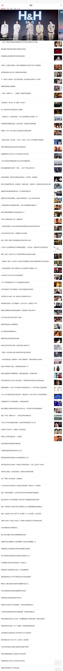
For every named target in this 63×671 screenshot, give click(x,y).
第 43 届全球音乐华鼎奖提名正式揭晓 (11, 109)
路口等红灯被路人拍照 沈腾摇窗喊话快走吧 (13, 534)
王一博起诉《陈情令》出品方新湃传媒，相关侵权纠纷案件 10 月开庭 (20, 79)
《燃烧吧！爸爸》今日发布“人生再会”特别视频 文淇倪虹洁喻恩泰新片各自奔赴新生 (25, 261)
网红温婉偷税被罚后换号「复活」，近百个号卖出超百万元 (18, 168)
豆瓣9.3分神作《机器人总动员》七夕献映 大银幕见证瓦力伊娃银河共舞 (21, 520)
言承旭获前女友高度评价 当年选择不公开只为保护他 (16, 633)
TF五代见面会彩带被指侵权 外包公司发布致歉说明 (15, 161)
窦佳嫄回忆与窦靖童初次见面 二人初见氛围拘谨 (14, 569)
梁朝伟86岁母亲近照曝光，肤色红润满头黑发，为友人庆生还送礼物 (20, 198)
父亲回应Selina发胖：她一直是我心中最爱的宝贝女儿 (16, 296)
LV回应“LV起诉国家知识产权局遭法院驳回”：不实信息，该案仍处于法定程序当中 (24, 247)
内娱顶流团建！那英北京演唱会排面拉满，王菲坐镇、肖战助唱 (19, 177)
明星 (8, 8)
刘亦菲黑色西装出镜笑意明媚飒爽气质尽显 (13, 590)
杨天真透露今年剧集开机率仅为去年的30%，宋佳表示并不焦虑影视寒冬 (21, 408)
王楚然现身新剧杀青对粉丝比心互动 (11, 450)
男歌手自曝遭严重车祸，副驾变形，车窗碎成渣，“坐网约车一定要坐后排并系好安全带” (26, 184)
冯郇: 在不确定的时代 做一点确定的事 (12, 219)
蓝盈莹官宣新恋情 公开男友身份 (10, 668)
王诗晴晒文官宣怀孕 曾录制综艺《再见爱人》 (14, 562)
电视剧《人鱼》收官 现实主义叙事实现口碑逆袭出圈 (16, 130)
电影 (11, 8)
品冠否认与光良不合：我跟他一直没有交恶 (13, 429)
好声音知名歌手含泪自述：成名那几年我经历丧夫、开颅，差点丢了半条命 (22, 464)
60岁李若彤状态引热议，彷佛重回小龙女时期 (14, 233)
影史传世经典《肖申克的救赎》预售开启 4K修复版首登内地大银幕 (20, 499)
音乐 (19, 8)
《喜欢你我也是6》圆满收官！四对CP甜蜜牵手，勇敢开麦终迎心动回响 (21, 359)
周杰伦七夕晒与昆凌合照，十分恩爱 (11, 436)
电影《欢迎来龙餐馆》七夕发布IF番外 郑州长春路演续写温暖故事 (20, 492)
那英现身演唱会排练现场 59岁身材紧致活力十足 (15, 457)
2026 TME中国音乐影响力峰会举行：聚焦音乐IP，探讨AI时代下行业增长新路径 (24, 394)
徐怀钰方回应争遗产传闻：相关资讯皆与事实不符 (15, 345)
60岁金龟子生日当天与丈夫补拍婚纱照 (12, 275)
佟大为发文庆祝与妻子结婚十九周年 (11, 317)
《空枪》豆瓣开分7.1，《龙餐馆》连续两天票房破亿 (16, 93)
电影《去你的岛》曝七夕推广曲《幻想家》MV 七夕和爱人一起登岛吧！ (21, 513)
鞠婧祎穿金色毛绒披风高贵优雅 (10, 338)
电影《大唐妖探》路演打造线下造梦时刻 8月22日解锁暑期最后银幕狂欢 (21, 506)
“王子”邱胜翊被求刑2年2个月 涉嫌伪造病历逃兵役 (15, 282)
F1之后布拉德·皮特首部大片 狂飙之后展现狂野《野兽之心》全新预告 (21, 485)
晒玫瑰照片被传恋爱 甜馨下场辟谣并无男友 (13, 49)
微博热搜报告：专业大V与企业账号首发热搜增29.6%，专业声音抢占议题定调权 (24, 387)
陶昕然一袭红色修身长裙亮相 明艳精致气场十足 (14, 583)
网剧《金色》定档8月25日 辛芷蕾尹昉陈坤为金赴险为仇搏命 (18, 254)
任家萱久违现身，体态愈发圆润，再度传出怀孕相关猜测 (17, 471)
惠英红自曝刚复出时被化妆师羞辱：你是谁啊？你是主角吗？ (18, 310)
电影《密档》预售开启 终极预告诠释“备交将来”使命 (16, 240)
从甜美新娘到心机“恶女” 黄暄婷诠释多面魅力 (14, 72)
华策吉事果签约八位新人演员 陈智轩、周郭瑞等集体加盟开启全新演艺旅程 (22, 380)
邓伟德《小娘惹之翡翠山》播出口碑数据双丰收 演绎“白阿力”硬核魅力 (21, 65)
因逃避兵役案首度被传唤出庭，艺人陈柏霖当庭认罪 (16, 191)
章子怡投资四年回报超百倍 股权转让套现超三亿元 (15, 555)
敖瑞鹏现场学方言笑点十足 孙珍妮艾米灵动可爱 (14, 154)
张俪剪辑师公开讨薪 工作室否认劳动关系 (13, 661)
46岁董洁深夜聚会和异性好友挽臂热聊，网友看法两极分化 (18, 612)
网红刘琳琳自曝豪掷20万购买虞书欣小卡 (12, 212)
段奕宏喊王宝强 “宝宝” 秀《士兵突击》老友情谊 (15, 640)
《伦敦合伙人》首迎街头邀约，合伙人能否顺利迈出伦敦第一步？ (20, 116)
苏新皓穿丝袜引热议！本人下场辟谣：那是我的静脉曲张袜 (18, 625)
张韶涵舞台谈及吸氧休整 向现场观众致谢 (13, 56)
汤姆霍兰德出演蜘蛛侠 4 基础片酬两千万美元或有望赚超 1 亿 (18, 541)
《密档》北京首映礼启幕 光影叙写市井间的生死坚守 (16, 352)
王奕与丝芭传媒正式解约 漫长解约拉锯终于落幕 (14, 647)
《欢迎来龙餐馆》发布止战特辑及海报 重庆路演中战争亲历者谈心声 (20, 226)
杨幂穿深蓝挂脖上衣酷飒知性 (9, 324)
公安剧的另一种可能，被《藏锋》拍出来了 (13, 102)
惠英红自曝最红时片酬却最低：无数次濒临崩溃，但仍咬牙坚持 (19, 373)
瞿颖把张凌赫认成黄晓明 (8, 86)
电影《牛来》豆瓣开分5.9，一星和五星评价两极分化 (16, 415)
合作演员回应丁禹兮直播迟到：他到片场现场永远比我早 (17, 289)
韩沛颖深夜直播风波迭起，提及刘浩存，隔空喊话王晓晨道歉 (18, 123)
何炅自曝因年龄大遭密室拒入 (9, 527)
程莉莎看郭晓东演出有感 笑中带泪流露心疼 (13, 147)
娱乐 (31, 5)
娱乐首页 (3, 8)
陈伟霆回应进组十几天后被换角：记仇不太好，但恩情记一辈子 (19, 303)
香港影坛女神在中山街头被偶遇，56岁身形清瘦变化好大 (17, 604)
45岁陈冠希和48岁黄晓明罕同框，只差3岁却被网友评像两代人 (19, 205)
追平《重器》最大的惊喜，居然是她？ (12, 478)
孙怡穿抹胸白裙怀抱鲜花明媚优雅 (10, 443)
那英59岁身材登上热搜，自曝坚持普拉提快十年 (14, 366)
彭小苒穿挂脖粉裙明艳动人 (9, 331)
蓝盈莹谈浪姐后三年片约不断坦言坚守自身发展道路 (16, 576)
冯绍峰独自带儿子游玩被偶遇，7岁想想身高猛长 (15, 401)
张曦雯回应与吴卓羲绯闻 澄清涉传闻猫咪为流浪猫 (15, 548)
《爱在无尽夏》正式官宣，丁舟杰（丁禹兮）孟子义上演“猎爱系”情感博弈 (22, 140)
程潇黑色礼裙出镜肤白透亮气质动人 (11, 597)
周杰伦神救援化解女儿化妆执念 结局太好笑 (13, 654)
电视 (15, 8)
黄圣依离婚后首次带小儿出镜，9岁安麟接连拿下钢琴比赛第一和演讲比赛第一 (23, 618)
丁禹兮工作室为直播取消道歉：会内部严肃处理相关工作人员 (18, 422)
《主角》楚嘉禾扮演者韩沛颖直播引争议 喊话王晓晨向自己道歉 (19, 42)
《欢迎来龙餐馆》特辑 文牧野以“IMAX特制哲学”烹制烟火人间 (19, 268)
